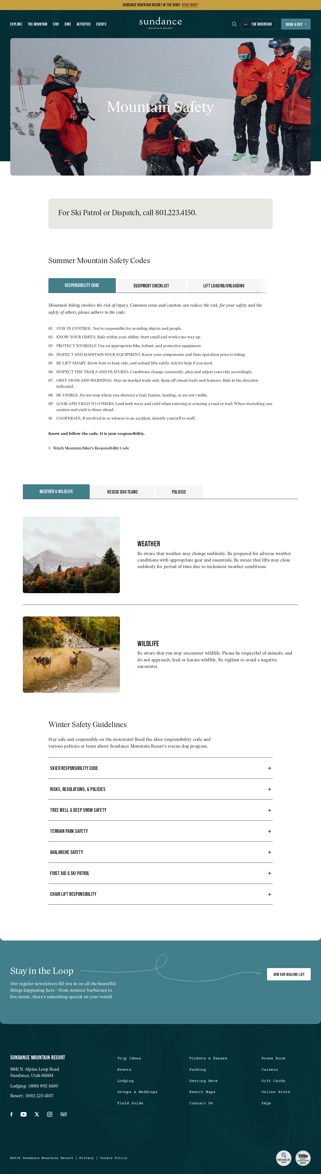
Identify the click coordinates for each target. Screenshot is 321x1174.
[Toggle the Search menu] (234, 24)
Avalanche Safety (66, 852)
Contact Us (201, 1103)
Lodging (125, 1081)
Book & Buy (294, 24)
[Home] (160, 24)
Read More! (190, 5)
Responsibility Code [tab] (82, 285)
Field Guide (130, 1103)
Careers (270, 1069)
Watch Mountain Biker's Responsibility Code (90, 448)
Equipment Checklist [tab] (151, 285)
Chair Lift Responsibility (73, 894)
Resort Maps (202, 1092)
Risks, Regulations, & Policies (77, 789)
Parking (197, 1069)
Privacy (86, 1158)
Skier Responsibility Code (74, 768)
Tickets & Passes (208, 1058)
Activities (84, 24)
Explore (16, 24)
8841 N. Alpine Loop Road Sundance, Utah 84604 (34, 1072)
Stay (56, 24)
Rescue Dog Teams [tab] (122, 492)
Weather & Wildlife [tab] (56, 491)
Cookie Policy (113, 1158)
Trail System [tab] (290, 285)
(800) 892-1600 (43, 1085)
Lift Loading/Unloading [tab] (224, 285)
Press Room (273, 1058)
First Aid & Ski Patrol (70, 873)
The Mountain (37, 24)
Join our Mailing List (289, 974)
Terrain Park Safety (69, 831)
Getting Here (203, 1081)
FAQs (266, 1103)
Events (101, 24)
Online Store (276, 1092)
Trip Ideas (129, 1058)
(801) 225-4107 (39, 1095)
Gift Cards (273, 1081)
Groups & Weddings (137, 1092)
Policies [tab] (179, 492)
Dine (68, 24)
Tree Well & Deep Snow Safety (78, 810)
